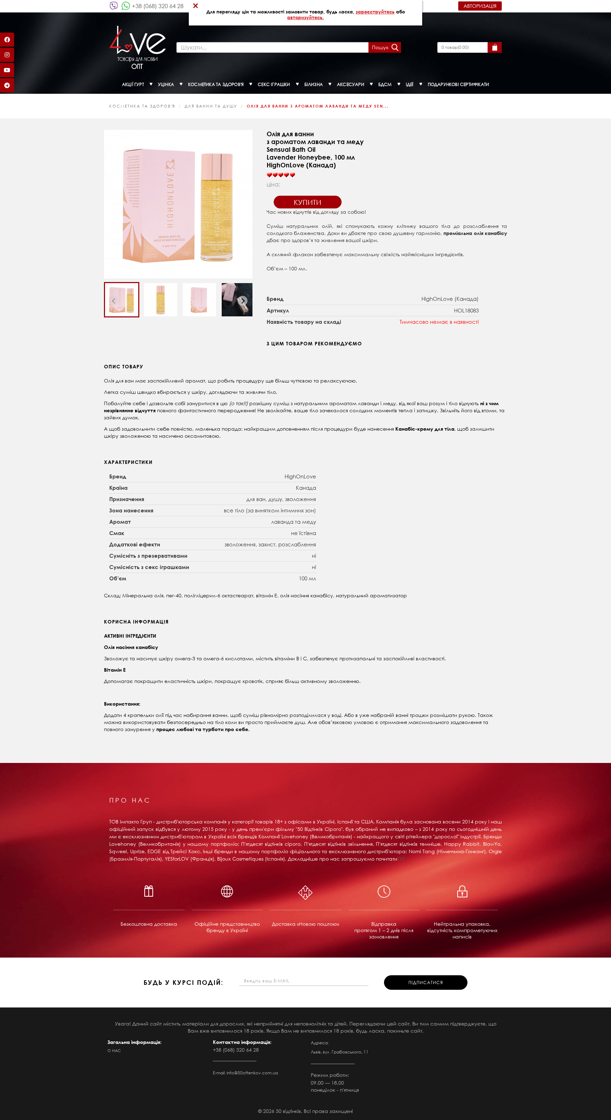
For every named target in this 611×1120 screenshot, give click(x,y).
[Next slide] (243, 301)
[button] (121, 299)
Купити (307, 202)
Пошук (380, 47)
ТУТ (401, 858)
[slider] (281, 175)
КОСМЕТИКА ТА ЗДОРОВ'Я (142, 106)
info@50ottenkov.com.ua (252, 1073)
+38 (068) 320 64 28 (158, 6)
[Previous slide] (114, 301)
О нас (114, 1050)
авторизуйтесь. (305, 17)
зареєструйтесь (375, 12)
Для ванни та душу (211, 106)
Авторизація (480, 5)
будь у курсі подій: (183, 982)
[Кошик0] (495, 47)
